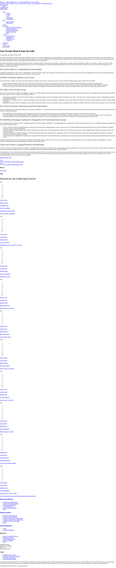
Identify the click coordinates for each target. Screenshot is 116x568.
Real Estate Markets (6, 499)
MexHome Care (10, 39)
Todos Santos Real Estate (9, 505)
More (4, 509)
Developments (9, 19)
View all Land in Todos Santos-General (13, 164)
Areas (4, 24)
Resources (5, 26)
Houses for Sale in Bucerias (10, 517)
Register (6, 5)
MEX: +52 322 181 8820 (32, 2)
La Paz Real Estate (8, 506)
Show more (3, 157)
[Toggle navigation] (7, 9)
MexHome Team (10, 36)
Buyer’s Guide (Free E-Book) (13, 27)
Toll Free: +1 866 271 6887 (7, 2)
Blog (7, 33)
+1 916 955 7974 (21, 3)
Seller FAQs (9, 23)
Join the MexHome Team (9, 559)
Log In (2, 5)
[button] (2, 200)
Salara (4, 528)
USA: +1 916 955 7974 (20, 2)
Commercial (9, 17)
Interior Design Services (12, 30)
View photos (3, 170)
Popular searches (5, 512)
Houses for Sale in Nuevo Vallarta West (13, 519)
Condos (8, 14)
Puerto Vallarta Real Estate (9, 508)
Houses (8, 13)
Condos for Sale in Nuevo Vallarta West (13, 518)
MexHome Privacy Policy (9, 555)
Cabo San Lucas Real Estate (10, 502)
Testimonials (9, 37)
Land (7, 16)
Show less (8, 157)
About (4, 34)
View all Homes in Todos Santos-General (13, 161)
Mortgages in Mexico (11, 29)
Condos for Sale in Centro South (11, 521)
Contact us (9, 40)
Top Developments (6, 525)
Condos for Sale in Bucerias (10, 515)
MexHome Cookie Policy (9, 557)
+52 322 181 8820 (34, 3)
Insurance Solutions (11, 31)
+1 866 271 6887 (7, 3)
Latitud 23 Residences (8, 530)
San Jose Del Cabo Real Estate (11, 503)
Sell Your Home (10, 21)
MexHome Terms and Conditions (11, 556)
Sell (4, 20)
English (2, 7)
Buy (4, 12)
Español (6, 7)
